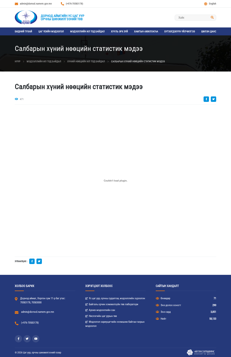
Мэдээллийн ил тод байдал (87, 31)
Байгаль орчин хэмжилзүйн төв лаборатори (113, 304)
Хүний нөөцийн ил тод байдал (86, 61)
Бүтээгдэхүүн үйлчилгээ (179, 31)
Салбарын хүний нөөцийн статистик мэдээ (138, 61)
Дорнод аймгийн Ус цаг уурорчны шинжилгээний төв (62, 17)
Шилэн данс (208, 31)
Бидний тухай (23, 31)
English (212, 3)
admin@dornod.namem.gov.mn (36, 3)
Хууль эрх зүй (119, 31)
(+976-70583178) (74, 3)
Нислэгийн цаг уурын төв (102, 316)
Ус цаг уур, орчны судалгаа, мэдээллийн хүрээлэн (116, 298)
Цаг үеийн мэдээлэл (51, 31)
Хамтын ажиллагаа (146, 31)
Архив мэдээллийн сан (101, 310)
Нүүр (17, 61)
